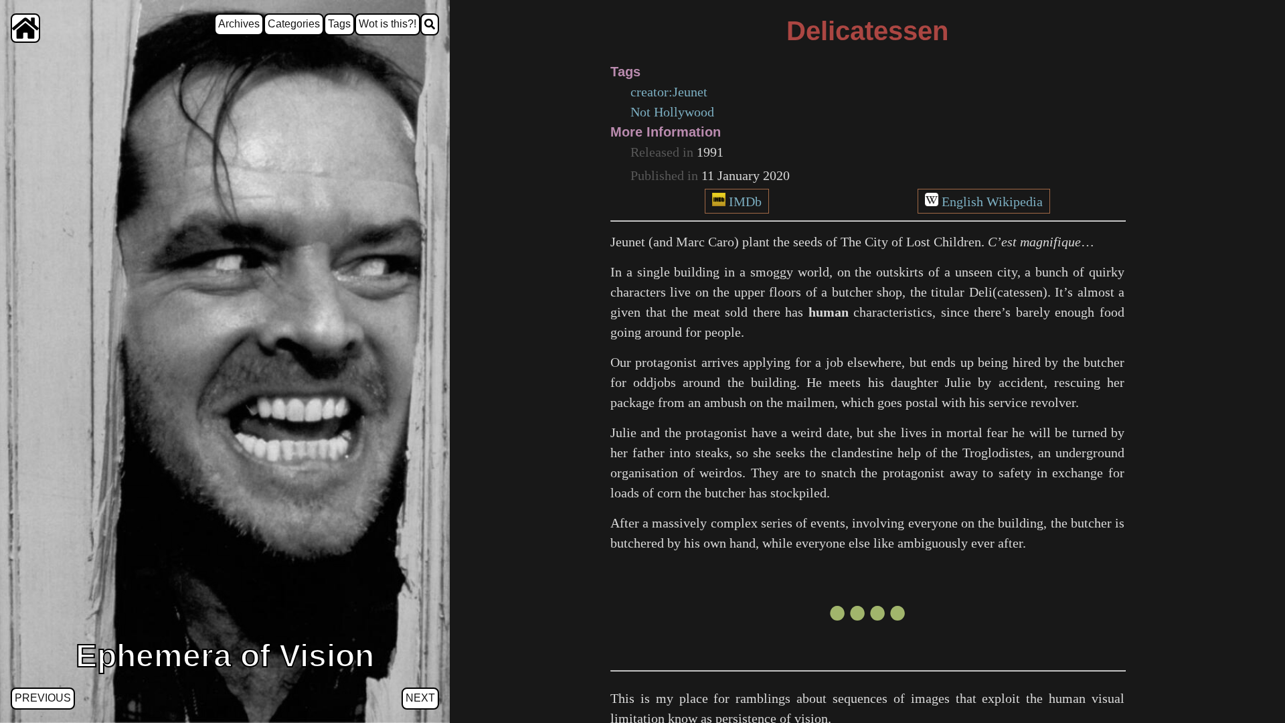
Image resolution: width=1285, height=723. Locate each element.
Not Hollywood (672, 111)
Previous (43, 698)
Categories (294, 23)
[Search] (429, 24)
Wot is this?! (387, 23)
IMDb (745, 201)
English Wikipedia (992, 201)
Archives (239, 23)
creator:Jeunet (668, 91)
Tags (339, 23)
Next (420, 698)
